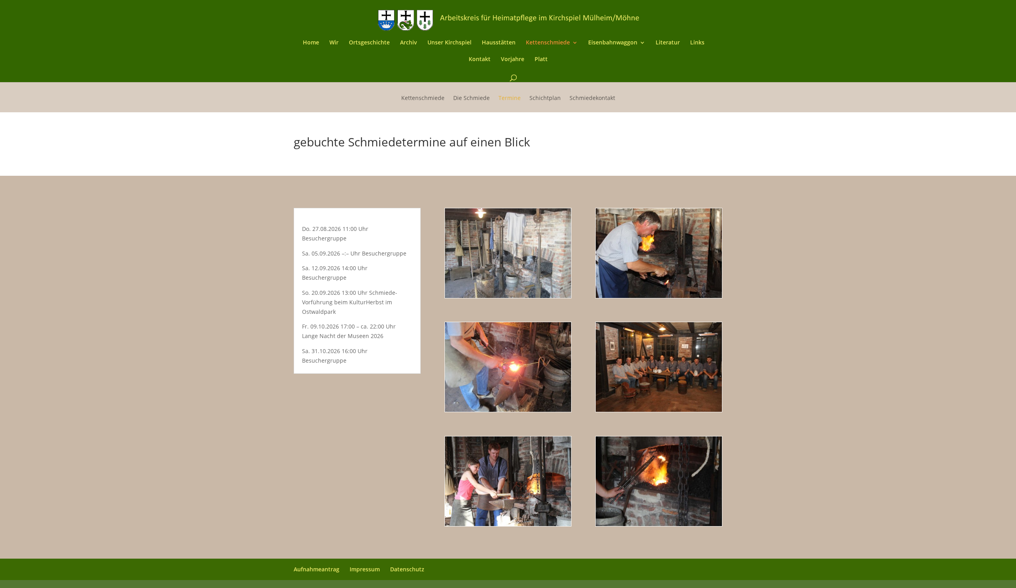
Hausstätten (499, 43)
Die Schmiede (471, 98)
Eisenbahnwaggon (612, 43)
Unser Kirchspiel (449, 43)
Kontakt (480, 59)
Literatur (668, 43)
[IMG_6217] (508, 524)
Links (697, 43)
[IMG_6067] (659, 296)
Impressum (365, 569)
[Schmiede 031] (508, 409)
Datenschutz (407, 569)
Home (311, 43)
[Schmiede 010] (508, 296)
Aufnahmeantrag (316, 569)
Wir (334, 43)
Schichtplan (545, 98)
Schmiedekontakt (592, 98)
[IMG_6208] (659, 524)
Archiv (408, 43)
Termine (509, 98)
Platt (541, 59)
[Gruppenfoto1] (659, 409)
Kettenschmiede (548, 43)
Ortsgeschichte (369, 43)
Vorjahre (512, 59)
